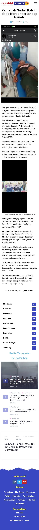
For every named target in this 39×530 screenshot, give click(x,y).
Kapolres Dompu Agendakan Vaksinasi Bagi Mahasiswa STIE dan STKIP (22, 381)
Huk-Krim (16, 496)
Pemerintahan (16, 393)
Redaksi (19, 513)
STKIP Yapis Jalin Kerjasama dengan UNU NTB (21, 422)
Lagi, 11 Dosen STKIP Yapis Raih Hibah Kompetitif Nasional (22, 410)
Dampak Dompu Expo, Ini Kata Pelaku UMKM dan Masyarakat (19, 447)
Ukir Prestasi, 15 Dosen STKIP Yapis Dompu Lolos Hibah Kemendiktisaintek (22, 397)
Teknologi (31, 500)
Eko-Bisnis (18, 438)
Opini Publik (19, 504)
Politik (7, 496)
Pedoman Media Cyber (19, 520)
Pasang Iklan (19, 517)
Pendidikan (15, 376)
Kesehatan (30, 492)
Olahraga (21, 500)
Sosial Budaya (9, 500)
